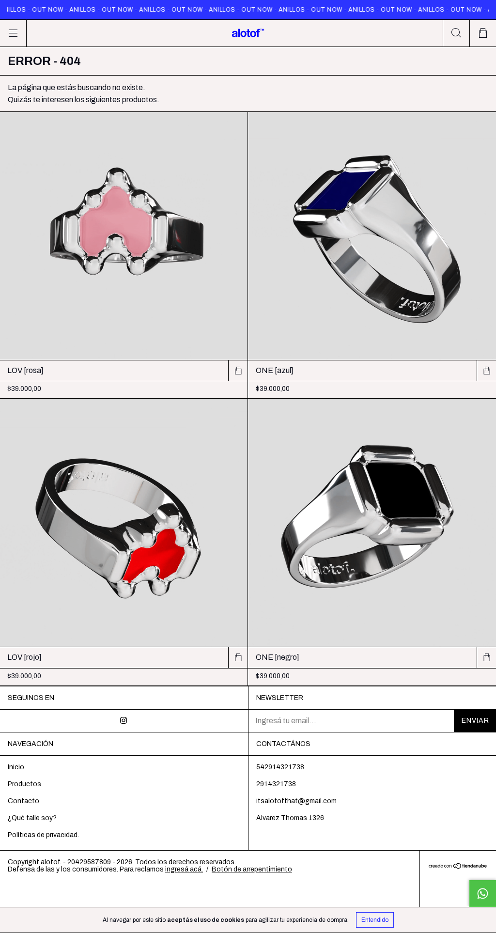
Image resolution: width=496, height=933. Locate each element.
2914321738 (276, 784)
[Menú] (13, 33)
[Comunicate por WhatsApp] (482, 893)
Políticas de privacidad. (43, 835)
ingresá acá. (184, 869)
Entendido (374, 920)
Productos (24, 784)
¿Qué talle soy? (32, 818)
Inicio (16, 767)
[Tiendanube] (458, 866)
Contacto (23, 801)
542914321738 (280, 767)
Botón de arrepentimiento (252, 869)
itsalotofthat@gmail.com (296, 801)
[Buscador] (456, 33)
